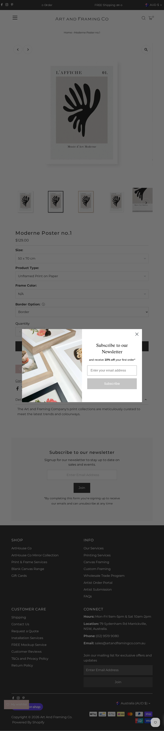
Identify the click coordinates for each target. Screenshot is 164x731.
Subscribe (112, 383)
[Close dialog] (136, 334)
